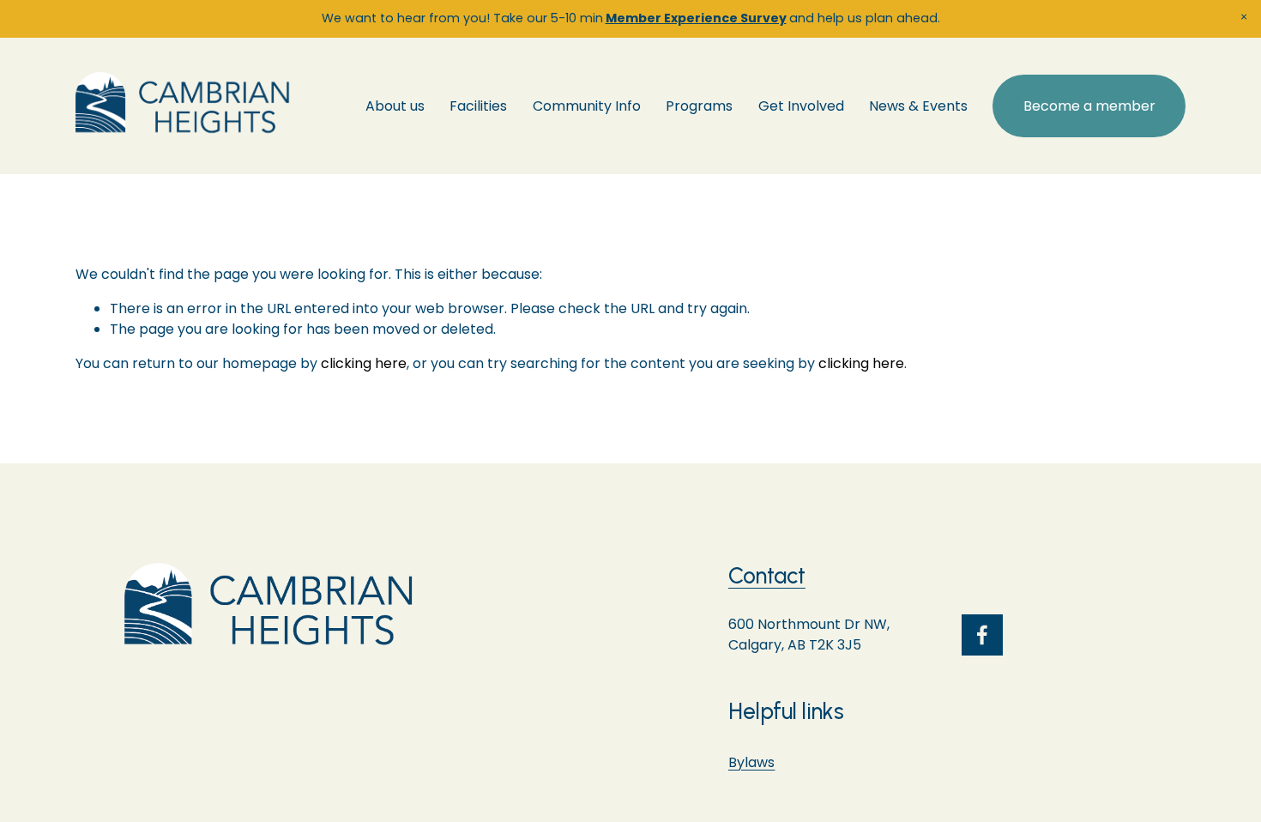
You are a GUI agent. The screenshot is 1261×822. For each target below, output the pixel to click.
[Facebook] (982, 635)
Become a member (1089, 106)
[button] (1244, 17)
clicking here (364, 363)
